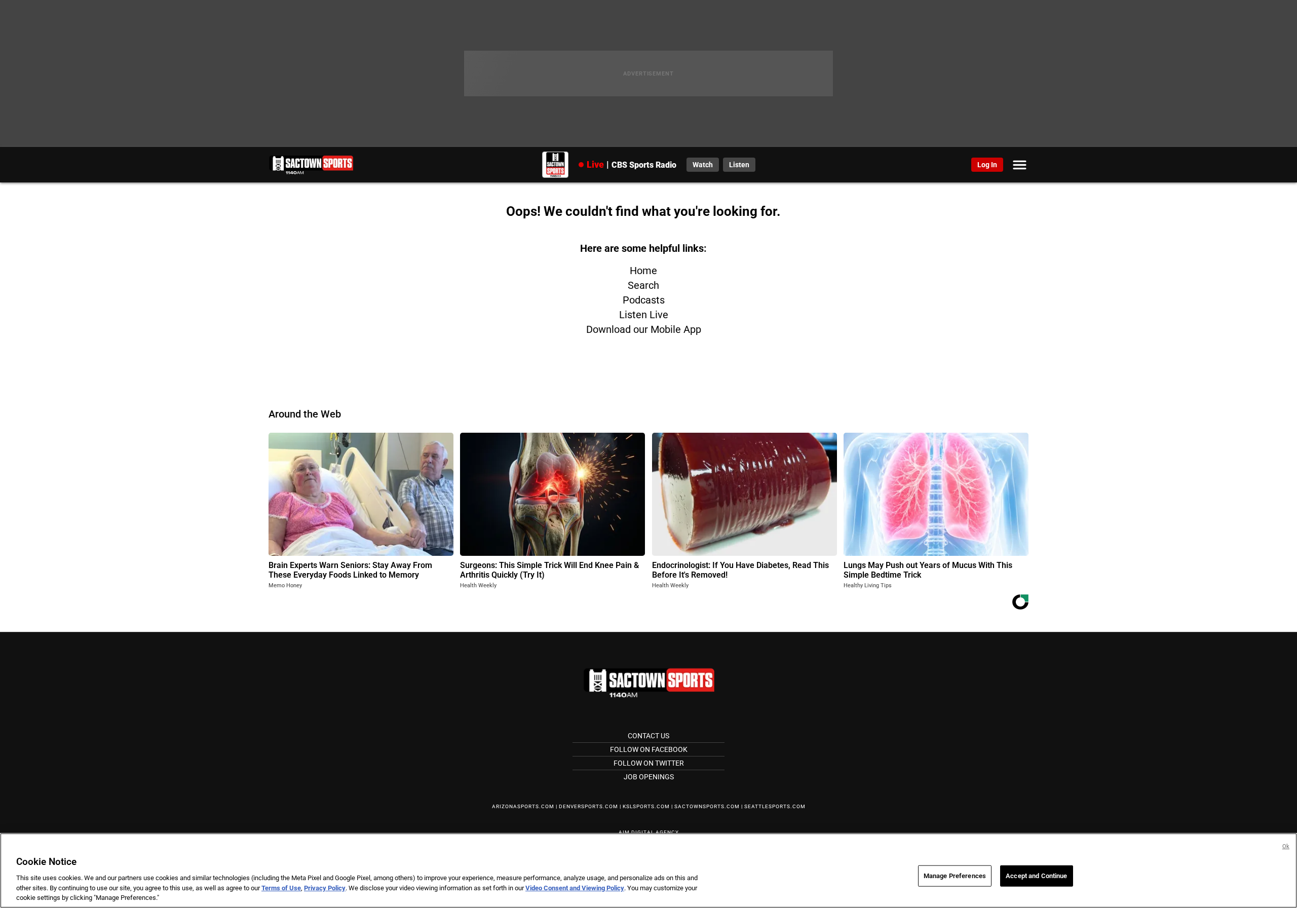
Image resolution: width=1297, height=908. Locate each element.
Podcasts (644, 300)
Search (643, 285)
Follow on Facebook (649, 749)
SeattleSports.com (775, 806)
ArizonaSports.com (523, 806)
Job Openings (649, 777)
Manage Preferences (955, 876)
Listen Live (643, 315)
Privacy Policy (325, 888)
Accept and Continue (1036, 876)
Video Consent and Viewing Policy (574, 888)
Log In (987, 165)
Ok (1285, 846)
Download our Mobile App (643, 329)
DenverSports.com (588, 806)
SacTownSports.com (707, 806)
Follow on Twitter (649, 763)
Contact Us (648, 736)
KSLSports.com (646, 806)
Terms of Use (281, 888)
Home (643, 270)
